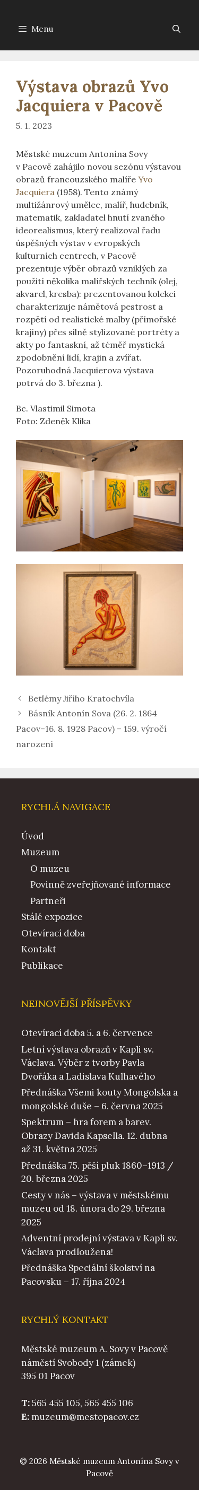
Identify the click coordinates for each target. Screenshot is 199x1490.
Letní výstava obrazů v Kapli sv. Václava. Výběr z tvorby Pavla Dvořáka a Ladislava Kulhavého (88, 1063)
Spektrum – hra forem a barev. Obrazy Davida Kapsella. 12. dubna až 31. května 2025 (94, 1135)
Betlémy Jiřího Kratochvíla (81, 698)
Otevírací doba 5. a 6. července (87, 1033)
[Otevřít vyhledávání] (176, 29)
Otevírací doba (53, 933)
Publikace (42, 965)
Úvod (32, 836)
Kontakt (38, 949)
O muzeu (50, 868)
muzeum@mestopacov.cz (85, 1417)
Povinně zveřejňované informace (100, 884)
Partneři (48, 901)
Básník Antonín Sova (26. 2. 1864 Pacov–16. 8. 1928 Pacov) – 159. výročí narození (91, 728)
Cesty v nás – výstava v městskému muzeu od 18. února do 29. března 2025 (95, 1208)
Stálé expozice (52, 917)
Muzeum (40, 852)
